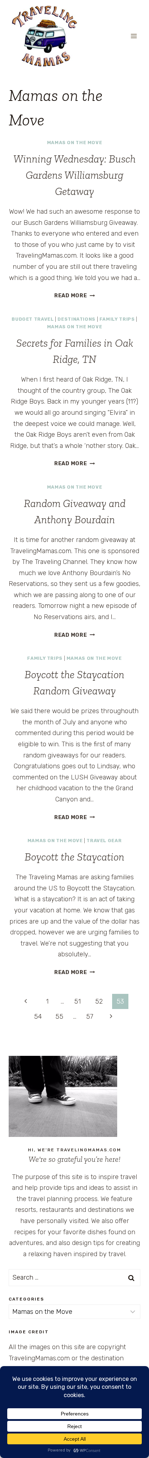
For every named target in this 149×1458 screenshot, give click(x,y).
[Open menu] (133, 35)
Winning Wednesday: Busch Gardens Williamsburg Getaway (74, 175)
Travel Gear (104, 840)
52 (99, 1001)
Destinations (76, 319)
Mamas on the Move (74, 142)
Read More (74, 296)
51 (77, 1001)
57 (89, 1017)
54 (38, 1017)
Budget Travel (33, 319)
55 (59, 1017)
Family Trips (117, 319)
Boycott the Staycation (74, 856)
